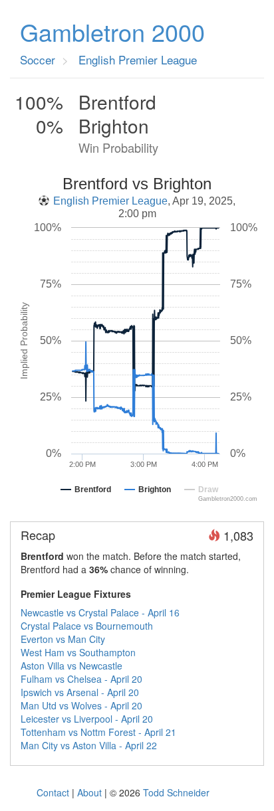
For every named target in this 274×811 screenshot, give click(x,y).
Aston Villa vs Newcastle (71, 665)
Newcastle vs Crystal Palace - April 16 (100, 612)
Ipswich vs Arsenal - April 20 (80, 692)
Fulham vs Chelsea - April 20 (81, 678)
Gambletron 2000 (112, 31)
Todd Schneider (176, 792)
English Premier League (110, 201)
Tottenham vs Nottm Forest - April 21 (98, 732)
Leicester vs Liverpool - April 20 (87, 718)
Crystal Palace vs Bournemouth (87, 625)
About (89, 792)
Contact (53, 792)
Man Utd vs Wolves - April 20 (81, 705)
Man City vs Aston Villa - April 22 (89, 745)
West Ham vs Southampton (78, 652)
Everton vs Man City (63, 639)
